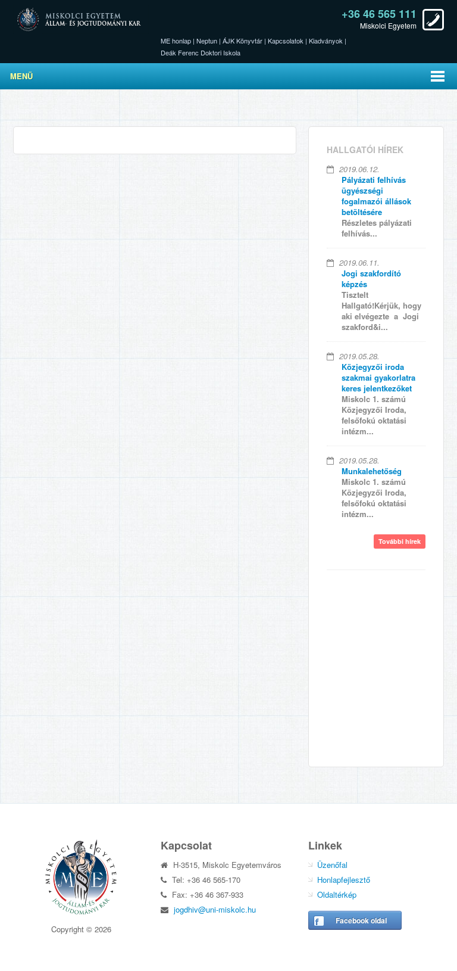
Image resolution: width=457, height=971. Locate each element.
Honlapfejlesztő (343, 879)
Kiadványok (326, 40)
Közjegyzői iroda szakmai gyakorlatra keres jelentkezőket (378, 377)
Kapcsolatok (285, 40)
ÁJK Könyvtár (242, 40)
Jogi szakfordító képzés (371, 278)
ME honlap (176, 40)
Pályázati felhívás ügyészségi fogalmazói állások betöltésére (376, 195)
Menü (21, 76)
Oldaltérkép (336, 894)
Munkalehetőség (372, 471)
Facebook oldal (361, 920)
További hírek (399, 541)
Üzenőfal (332, 864)
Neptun (206, 40)
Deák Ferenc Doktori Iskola (200, 52)
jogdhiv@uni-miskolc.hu (215, 909)
